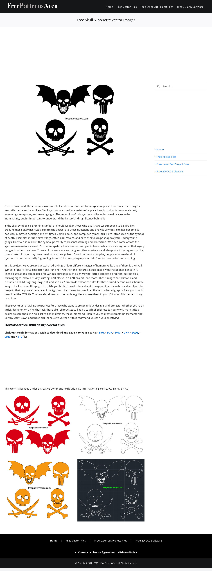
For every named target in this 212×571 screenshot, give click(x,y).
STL (20, 336)
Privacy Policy (128, 552)
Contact (83, 552)
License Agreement (104, 552)
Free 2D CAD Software (169, 171)
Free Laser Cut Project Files (172, 164)
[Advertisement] (106, 50)
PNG (118, 332)
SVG (101, 332)
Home (160, 149)
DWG (135, 332)
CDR (7, 336)
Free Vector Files (166, 156)
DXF (126, 332)
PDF (109, 332)
